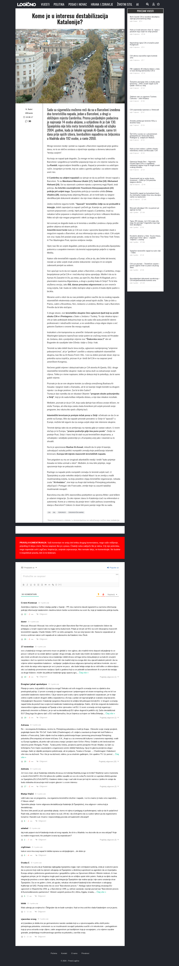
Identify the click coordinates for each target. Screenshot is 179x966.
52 (143, 227)
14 (144, 73)
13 (144, 88)
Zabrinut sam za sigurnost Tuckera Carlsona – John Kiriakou (143, 97)
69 (143, 270)
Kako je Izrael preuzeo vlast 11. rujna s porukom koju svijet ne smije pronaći (144, 31)
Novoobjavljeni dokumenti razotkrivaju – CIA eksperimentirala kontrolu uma (145, 279)
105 (145, 199)
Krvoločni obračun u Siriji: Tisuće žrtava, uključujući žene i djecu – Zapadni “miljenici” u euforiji (145, 238)
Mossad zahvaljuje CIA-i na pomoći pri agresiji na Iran (144, 209)
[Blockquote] (45, 584)
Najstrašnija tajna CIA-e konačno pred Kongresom (144, 44)
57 (144, 112)
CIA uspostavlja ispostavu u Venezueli (144, 110)
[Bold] (23, 584)
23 (144, 125)
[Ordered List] (38, 584)
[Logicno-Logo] (26, 4)
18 (143, 255)
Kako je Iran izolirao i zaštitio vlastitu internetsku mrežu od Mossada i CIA (144, 150)
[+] (60, 585)
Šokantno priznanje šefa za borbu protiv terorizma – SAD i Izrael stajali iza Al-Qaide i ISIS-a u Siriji (145, 84)
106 (143, 242)
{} (56, 585)
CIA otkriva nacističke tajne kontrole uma (143, 57)
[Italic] (27, 584)
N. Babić (29, 109)
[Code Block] (49, 584)
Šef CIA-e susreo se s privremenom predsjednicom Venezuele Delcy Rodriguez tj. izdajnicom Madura (143, 136)
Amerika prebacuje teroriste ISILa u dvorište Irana (143, 122)
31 (144, 140)
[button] (147, 4)
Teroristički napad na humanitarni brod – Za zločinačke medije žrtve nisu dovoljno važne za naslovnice (145, 195)
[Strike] (34, 584)
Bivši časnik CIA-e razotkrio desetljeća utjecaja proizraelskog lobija (144, 18)
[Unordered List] (42, 584)
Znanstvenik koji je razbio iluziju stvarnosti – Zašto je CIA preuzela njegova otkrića (143, 180)
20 (144, 153)
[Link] (53, 584)
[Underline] (31, 584)
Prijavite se (114, 568)
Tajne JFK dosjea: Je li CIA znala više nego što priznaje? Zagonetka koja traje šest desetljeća (145, 223)
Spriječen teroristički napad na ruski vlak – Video (145, 252)
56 (144, 184)
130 (143, 212)
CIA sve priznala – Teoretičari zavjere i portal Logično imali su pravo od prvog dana (144, 265)
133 (143, 283)
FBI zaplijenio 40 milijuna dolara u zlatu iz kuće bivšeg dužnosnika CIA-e (145, 70)
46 (144, 101)
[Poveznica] (153, 4)
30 (29, 121)
